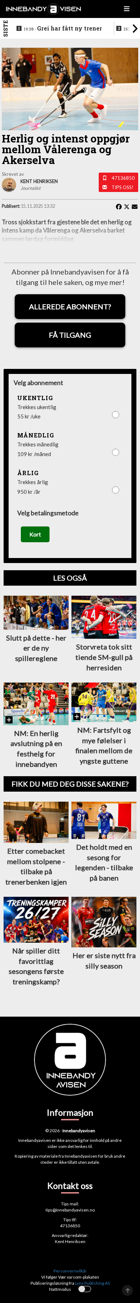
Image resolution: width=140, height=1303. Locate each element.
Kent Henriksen (70, 1241)
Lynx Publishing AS (92, 1283)
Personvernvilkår (70, 1271)
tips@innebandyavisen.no (70, 1210)
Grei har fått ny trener (63, 28)
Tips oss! (123, 187)
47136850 (123, 178)
